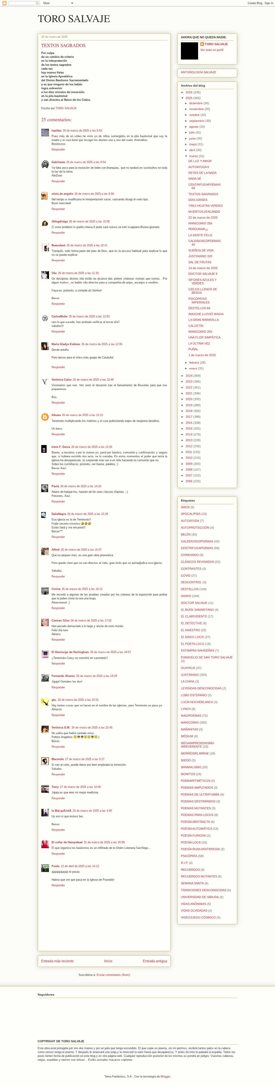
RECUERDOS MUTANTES (199, 876)
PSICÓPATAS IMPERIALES (198, 300)
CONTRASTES (191, 568)
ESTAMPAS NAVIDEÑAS (197, 650)
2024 (189, 375)
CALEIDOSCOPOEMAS (197, 541)
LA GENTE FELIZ (200, 235)
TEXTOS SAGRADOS (203, 194)
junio (193, 138)
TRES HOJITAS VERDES (205, 205)
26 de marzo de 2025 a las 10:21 (87, 245)
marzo (194, 156)
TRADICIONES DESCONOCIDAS (203, 890)
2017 (189, 416)
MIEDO (186, 760)
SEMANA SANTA (192, 883)
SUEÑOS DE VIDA (201, 250)
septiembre (197, 120)
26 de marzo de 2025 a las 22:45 (92, 727)
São (54, 273)
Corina (56, 589)
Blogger (165, 1076)
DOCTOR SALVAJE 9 (202, 273)
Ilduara (56, 415)
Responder (58, 149)
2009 (189, 463)
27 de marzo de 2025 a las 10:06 (80, 786)
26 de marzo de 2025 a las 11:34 (78, 273)
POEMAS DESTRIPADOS (198, 801)
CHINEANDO (190, 555)
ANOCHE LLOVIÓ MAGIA (205, 314)
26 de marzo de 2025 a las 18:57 (110, 652)
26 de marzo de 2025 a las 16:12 (82, 589)
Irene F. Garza (61, 446)
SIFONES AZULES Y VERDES (202, 281)
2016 (189, 422)
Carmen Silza (60, 620)
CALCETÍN (195, 325)
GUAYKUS (188, 668)
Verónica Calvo (62, 379)
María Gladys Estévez (66, 344)
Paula (55, 486)
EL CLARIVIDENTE (194, 616)
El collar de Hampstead (67, 842)
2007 (189, 475)
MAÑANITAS (189, 729)
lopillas (56, 130)
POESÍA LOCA (191, 842)
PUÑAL (193, 349)
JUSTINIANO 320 (200, 256)
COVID (185, 575)
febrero (194, 362)
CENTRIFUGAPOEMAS (197, 548)
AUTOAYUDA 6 (198, 167)
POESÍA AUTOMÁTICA (196, 828)
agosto (194, 126)
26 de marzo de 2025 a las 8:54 (86, 162)
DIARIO (186, 596)
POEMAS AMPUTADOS (197, 787)
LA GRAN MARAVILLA (203, 319)
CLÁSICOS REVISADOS (197, 561)
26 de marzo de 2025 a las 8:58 (94, 193)
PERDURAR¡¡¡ (198, 229)
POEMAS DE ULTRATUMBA (200, 794)
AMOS (185, 507)
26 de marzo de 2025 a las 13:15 (82, 415)
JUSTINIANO (190, 674)
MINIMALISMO (191, 767)
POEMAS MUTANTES (196, 808)
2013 (189, 440)
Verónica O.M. (61, 727)
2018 (189, 411)
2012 (189, 446)
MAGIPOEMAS (191, 715)
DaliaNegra (59, 514)
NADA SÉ (194, 178)
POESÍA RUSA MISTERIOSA (200, 849)
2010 (189, 457)
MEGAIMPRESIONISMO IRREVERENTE (197, 744)
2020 (189, 399)
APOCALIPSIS (190, 514)
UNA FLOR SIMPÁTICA (204, 337)
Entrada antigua (155, 961)
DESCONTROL (191, 582)
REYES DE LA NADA (202, 172)
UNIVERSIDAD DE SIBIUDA (200, 897)
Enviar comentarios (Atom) (113, 974)
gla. (54, 699)
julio (192, 132)
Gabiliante (58, 162)
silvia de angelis (62, 193)
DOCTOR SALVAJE (194, 602)
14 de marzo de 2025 (203, 268)
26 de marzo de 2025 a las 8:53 (82, 130)
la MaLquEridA (61, 810)
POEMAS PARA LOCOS (197, 815)
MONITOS (188, 774)
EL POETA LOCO (192, 644)
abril (192, 150)
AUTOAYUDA (190, 520)
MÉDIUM (187, 736)
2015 (189, 428)
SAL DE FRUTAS (199, 262)
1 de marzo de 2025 (202, 355)
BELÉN (186, 534)
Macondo (58, 759)
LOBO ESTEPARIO (194, 695)
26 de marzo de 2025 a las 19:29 (96, 676)
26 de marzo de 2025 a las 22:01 (78, 699)
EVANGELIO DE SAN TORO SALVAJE (207, 657)
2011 (189, 452)
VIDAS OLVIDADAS (194, 910)
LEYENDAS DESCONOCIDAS (201, 688)
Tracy (55, 786)
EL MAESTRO (190, 630)
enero (193, 368)
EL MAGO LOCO (192, 637)
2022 (189, 387)
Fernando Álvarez (63, 676)
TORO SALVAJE (74, 18)
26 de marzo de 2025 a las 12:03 (89, 316)
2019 (189, 405)
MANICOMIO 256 (200, 223)
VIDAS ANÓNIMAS (193, 904)
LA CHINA (187, 681)
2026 (189, 92)
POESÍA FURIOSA (193, 835)
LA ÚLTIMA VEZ (199, 343)
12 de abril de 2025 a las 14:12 (80, 866)
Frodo (56, 866)
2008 (189, 469)
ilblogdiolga (60, 221)
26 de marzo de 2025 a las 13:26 (91, 446)
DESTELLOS (190, 589)
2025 (189, 98)
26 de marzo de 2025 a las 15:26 (87, 514)
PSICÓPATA (189, 856)
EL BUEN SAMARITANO (197, 609)
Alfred (56, 549)
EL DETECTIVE (191, 623)
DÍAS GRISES (197, 200)
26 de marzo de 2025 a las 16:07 (81, 549)
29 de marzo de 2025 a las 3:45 (92, 810)
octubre (194, 114)
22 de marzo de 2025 (203, 217)
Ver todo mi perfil (211, 50)
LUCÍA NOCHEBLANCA (197, 702)
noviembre (197, 109)
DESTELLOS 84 (199, 308)
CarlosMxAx (59, 316)
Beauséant (58, 245)
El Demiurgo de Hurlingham (70, 652)
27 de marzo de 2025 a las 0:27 (84, 759)
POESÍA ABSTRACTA (195, 821)
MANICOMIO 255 (200, 331)
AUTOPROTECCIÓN (195, 527)
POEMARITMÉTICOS (195, 780)
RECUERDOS (190, 869)
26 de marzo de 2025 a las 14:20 (80, 486)
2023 (189, 381)
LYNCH (186, 709)
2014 (189, 434)
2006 (189, 481)
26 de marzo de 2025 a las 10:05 (89, 221)
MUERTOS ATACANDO (204, 211)
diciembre (196, 103)
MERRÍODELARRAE (195, 753)
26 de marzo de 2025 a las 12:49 (93, 379)
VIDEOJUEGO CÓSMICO (198, 917)
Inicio (108, 961)
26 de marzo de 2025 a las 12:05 (101, 344)
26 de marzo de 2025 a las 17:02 (91, 620)
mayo (193, 144)
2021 (189, 393)
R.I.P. (184, 863)
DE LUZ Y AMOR (200, 161)
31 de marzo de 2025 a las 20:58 (104, 842)
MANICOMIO (190, 722)
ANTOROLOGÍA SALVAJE (198, 72)
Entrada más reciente (57, 961)
